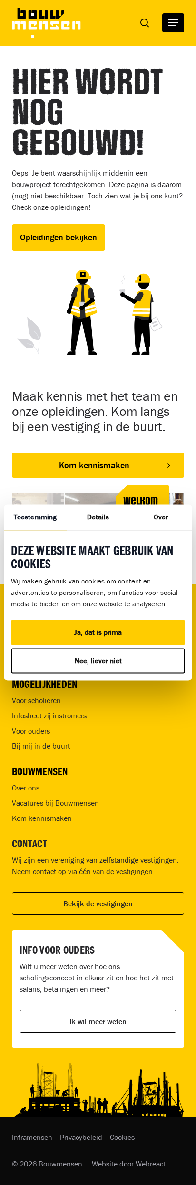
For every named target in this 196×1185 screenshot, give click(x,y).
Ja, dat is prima (98, 632)
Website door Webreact (129, 1163)
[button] (173, 22)
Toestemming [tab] (35, 516)
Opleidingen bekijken (58, 237)
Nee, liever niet (98, 661)
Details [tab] (98, 516)
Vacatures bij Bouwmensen (55, 803)
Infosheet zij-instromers (49, 715)
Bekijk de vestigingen (98, 903)
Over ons (25, 787)
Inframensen (32, 1137)
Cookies (122, 1137)
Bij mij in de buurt (41, 746)
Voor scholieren (36, 700)
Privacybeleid (81, 1137)
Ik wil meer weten (98, 1021)
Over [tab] (161, 516)
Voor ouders (31, 730)
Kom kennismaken (42, 818)
